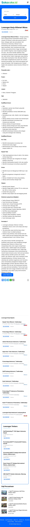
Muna (17, 29)
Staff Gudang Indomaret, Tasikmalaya (13, 371)
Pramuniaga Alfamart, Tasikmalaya (12, 331)
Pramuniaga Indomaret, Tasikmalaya (12, 361)
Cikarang (5, 477)
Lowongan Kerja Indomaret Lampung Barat (14, 412)
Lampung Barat (19, 414)
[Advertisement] (15, 298)
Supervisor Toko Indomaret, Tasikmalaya (14, 351)
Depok (4, 435)
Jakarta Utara (6, 457)
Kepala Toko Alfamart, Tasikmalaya (12, 322)
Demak (4, 446)
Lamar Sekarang (7, 274)
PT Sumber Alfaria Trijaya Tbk (8, 29)
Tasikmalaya (16, 394)
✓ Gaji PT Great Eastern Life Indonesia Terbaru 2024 (15, 498)
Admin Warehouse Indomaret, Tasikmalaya (14, 341)
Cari (15, 17)
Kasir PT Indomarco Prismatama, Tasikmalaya (15, 402)
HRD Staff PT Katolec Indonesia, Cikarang (14, 474)
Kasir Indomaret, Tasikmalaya (10, 381)
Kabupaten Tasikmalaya (20, 323)
